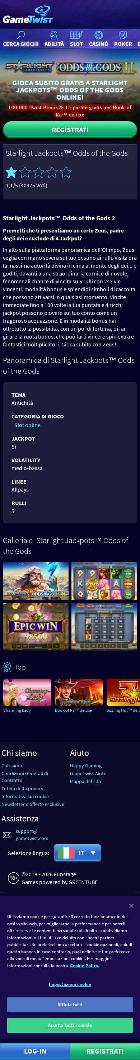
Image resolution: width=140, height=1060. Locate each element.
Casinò (98, 43)
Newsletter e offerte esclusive (32, 804)
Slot (76, 43)
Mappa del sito (85, 781)
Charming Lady (17, 710)
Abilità (54, 43)
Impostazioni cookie (70, 984)
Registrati (70, 129)
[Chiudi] (131, 906)
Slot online (27, 424)
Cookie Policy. (84, 966)
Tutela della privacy (22, 788)
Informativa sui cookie (25, 796)
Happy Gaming (86, 765)
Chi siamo (11, 765)
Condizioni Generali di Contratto (24, 776)
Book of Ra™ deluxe (73, 710)
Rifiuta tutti (70, 1005)
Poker (123, 43)
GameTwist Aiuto (88, 773)
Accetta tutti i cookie (70, 1025)
